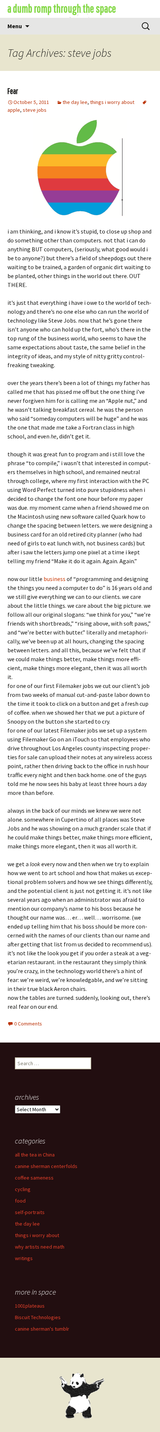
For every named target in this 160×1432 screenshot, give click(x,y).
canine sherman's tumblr (42, 1328)
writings (24, 1258)
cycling (23, 1189)
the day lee (75, 102)
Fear (12, 90)
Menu (14, 26)
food (20, 1200)
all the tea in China (35, 1154)
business (54, 579)
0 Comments (28, 1023)
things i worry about (112, 102)
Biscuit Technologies (38, 1317)
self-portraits (30, 1212)
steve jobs (35, 110)
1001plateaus (30, 1305)
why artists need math (39, 1246)
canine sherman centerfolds (46, 1166)
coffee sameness (34, 1177)
